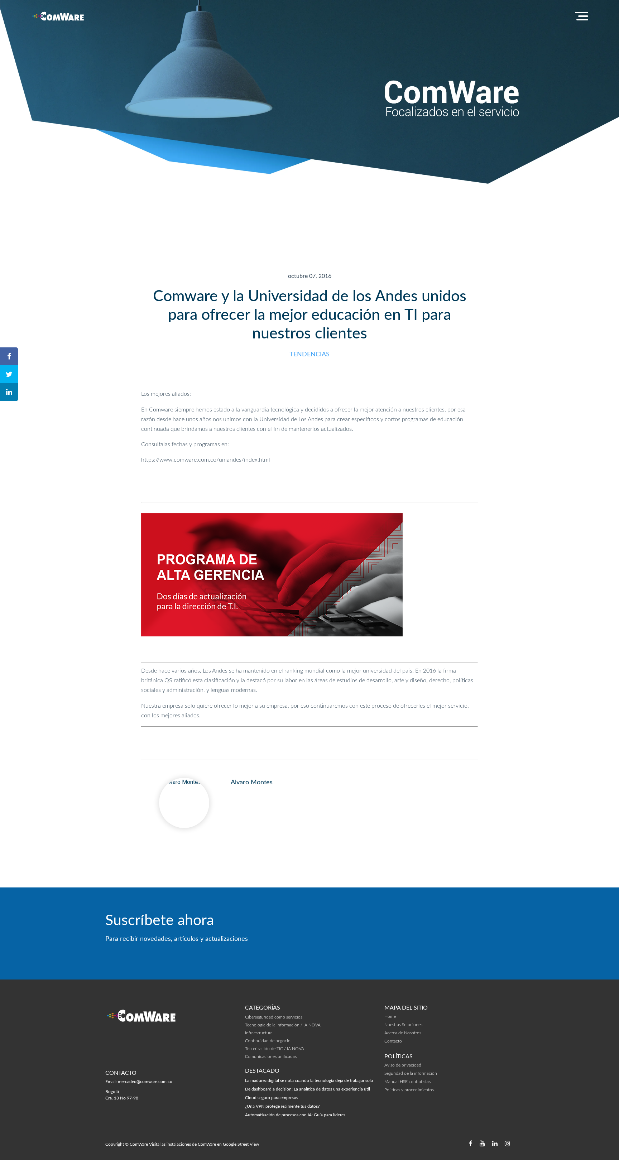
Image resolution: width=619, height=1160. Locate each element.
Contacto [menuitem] (393, 1041)
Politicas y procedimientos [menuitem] (409, 1090)
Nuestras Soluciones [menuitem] (403, 1024)
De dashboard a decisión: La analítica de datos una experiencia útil (307, 1089)
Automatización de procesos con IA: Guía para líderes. (295, 1115)
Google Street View (241, 1144)
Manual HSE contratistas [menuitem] (407, 1081)
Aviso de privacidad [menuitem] (402, 1065)
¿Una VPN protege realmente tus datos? (282, 1106)
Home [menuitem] (390, 1016)
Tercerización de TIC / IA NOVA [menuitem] (274, 1048)
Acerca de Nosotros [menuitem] (402, 1033)
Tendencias (309, 354)
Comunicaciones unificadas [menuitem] (271, 1056)
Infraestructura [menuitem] (259, 1033)
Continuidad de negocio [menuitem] (268, 1041)
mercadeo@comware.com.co (145, 1081)
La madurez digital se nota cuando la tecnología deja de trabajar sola (309, 1080)
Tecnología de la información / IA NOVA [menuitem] (283, 1025)
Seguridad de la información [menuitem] (410, 1073)
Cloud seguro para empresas (271, 1098)
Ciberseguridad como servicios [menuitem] (273, 1017)
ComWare (139, 1144)
